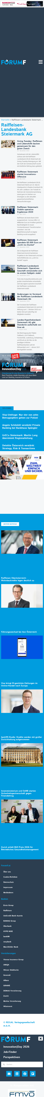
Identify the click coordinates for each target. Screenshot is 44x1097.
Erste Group (8, 905)
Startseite (5, 120)
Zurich (6, 996)
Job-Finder (10, 1052)
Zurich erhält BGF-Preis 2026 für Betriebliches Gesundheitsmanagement (20, 848)
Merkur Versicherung (12, 1001)
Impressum (8, 887)
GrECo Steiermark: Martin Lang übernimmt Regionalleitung (19, 437)
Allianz (6, 980)
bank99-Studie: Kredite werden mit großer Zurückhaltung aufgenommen (21, 738)
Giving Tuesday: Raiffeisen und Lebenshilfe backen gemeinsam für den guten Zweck (29, 145)
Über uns (7, 872)
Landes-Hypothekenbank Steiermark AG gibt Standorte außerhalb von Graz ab (29, 324)
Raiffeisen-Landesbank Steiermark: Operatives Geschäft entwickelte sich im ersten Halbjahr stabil (29, 270)
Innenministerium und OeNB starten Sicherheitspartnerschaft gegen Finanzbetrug (18, 793)
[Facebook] (25, 1074)
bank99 (6, 936)
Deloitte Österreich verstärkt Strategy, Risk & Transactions (18, 447)
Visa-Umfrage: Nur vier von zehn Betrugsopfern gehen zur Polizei (20, 416)
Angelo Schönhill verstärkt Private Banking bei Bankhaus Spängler (21, 427)
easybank (7, 941)
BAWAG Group (9, 921)
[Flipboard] (33, 1074)
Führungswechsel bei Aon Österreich (19, 632)
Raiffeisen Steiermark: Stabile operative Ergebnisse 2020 (28, 210)
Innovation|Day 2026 (16, 1047)
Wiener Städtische (11, 970)
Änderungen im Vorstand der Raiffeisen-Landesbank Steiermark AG (30, 297)
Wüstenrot (7, 1006)
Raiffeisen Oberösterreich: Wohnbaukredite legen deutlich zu (17, 579)
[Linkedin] (17, 1074)
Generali (6, 975)
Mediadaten (8, 892)
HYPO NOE (8, 931)
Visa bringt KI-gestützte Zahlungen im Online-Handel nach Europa (19, 684)
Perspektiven (11, 1057)
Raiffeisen (7, 910)
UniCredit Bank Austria (13, 916)
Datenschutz (8, 882)
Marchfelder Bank (10, 947)
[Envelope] (9, 1074)
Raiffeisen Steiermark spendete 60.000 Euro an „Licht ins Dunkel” (29, 242)
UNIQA (6, 965)
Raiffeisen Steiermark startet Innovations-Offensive (27, 174)
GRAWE (6, 985)
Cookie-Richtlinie (10, 877)
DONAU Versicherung (12, 991)
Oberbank (7, 926)
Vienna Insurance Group (13, 959)
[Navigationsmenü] (40, 62)
